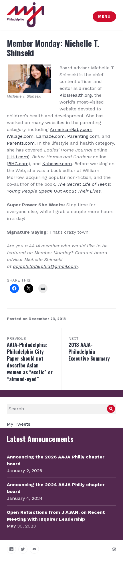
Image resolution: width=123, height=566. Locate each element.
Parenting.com (83, 136)
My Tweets (18, 424)
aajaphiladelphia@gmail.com (45, 266)
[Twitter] (22, 549)
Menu (104, 16)
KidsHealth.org (75, 95)
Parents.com (21, 143)
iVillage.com (20, 136)
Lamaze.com (50, 136)
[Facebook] (11, 549)
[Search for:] (61, 408)
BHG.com (18, 163)
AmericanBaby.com (71, 129)
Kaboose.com (57, 163)
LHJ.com (18, 156)
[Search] (111, 409)
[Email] (34, 549)
